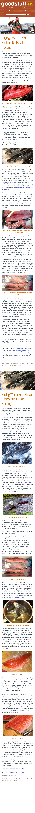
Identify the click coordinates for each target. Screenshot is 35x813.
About (10, 8)
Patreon (24, 10)
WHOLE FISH (14, 365)
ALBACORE (7, 363)
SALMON (27, 363)
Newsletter (10, 10)
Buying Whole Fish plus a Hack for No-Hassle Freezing (16, 43)
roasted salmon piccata (14, 354)
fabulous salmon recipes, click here (14, 768)
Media (24, 8)
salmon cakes (6, 352)
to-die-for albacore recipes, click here (15, 772)
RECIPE (19, 365)
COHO (12, 363)
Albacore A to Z (6, 128)
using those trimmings (16, 597)
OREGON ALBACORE (19, 363)
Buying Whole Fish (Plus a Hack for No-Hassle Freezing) (17, 399)
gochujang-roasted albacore (17, 350)
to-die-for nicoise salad (24, 348)
